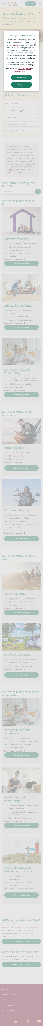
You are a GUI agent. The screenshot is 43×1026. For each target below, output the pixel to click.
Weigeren (22, 85)
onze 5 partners (15, 45)
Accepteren (21, 77)
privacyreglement (24, 69)
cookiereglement (20, 71)
